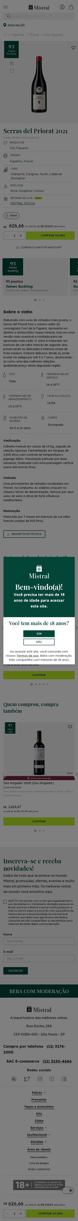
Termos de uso (27, 656)
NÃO (39, 641)
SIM (39, 633)
